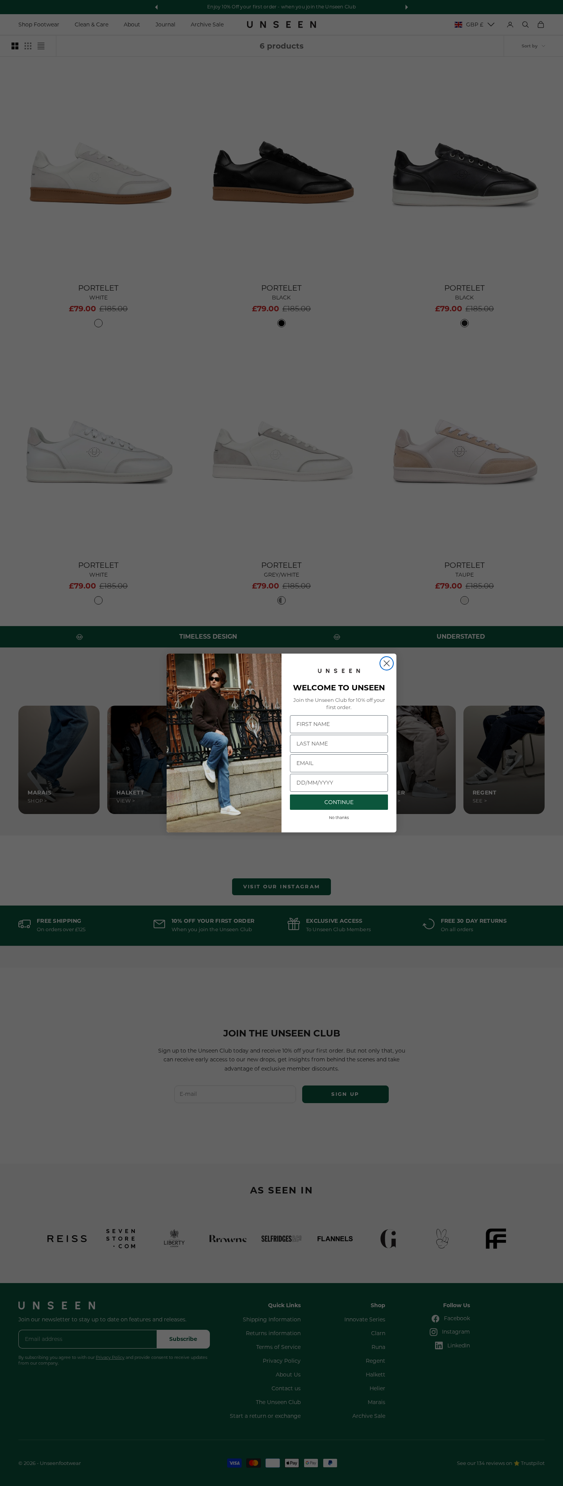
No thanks (339, 817)
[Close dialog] (386, 663)
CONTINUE (339, 802)
